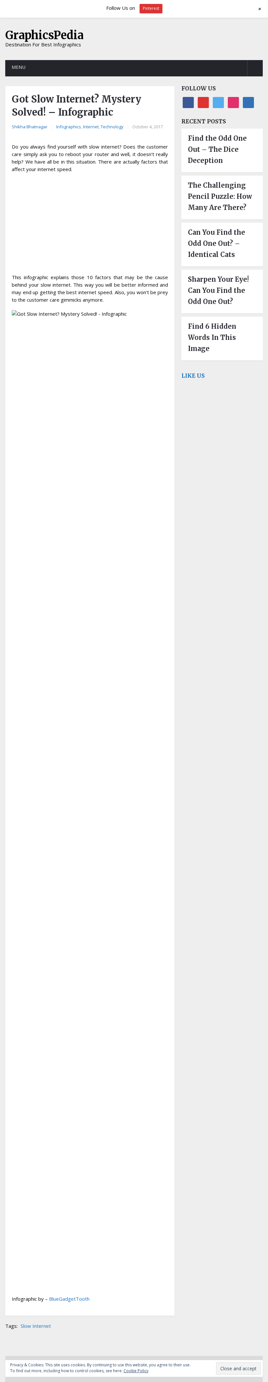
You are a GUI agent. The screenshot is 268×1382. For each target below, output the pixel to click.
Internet (91, 127)
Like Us (193, 375)
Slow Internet (36, 1326)
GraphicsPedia (44, 35)
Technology (112, 127)
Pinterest (151, 8)
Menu (18, 67)
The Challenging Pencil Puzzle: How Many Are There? (220, 196)
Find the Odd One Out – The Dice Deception (217, 149)
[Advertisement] (90, 225)
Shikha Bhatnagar (29, 127)
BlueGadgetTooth (69, 1298)
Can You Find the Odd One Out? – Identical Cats (216, 243)
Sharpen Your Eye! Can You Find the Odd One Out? (218, 290)
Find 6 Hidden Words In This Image (212, 337)
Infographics (68, 127)
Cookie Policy (136, 1371)
